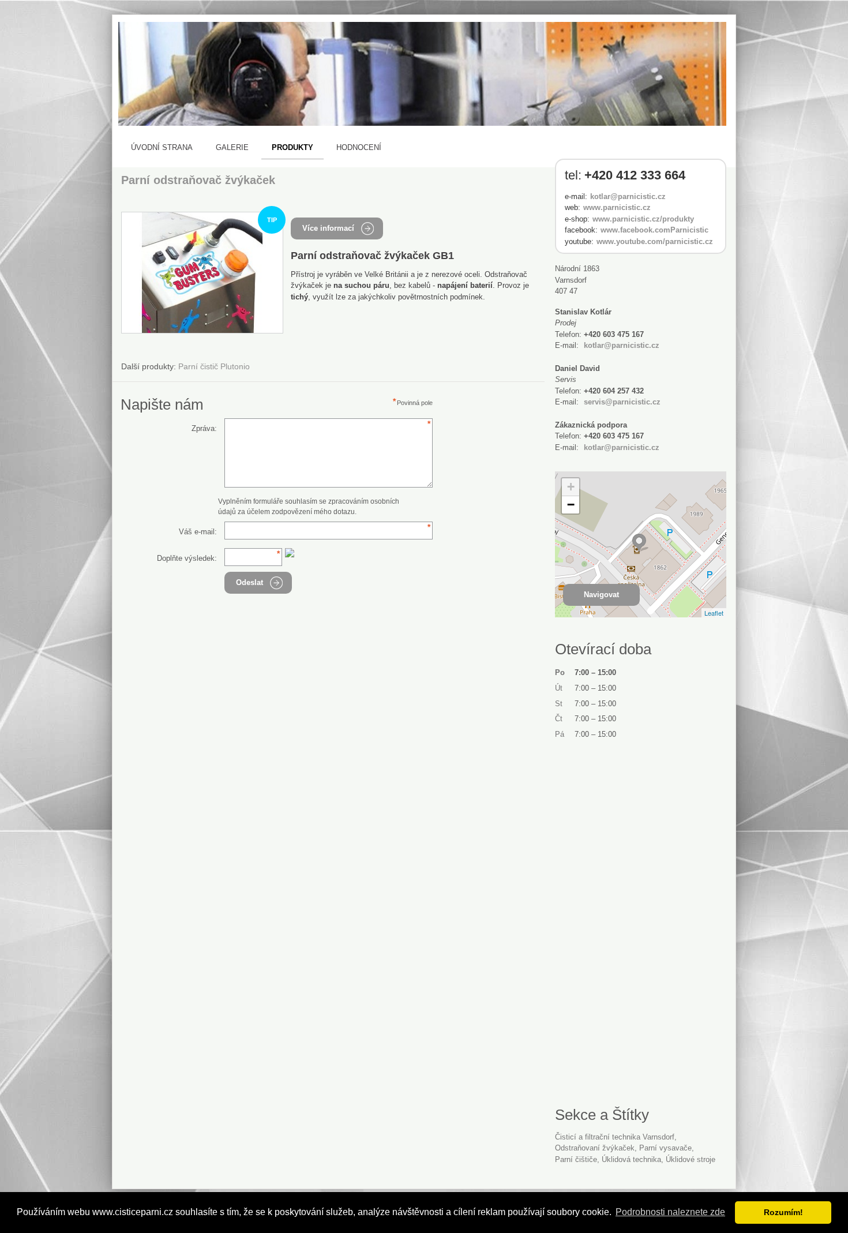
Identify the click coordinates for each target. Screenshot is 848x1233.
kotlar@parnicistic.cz (628, 196)
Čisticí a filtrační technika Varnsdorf (614, 1137)
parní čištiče (576, 1159)
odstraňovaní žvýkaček (595, 1148)
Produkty (292, 147)
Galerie (232, 147)
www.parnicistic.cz (617, 207)
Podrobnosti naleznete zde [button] (670, 1212)
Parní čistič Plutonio (214, 366)
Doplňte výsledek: (187, 558)
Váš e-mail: (198, 531)
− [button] (571, 504)
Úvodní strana (162, 147)
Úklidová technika (631, 1159)
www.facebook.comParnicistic (654, 230)
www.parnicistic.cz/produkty (643, 219)
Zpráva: (204, 428)
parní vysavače (665, 1148)
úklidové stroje (690, 1159)
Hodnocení (358, 147)
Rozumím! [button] (783, 1212)
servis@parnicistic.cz (622, 402)
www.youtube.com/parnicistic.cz (654, 241)
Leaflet (713, 612)
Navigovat (601, 594)
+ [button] (571, 486)
